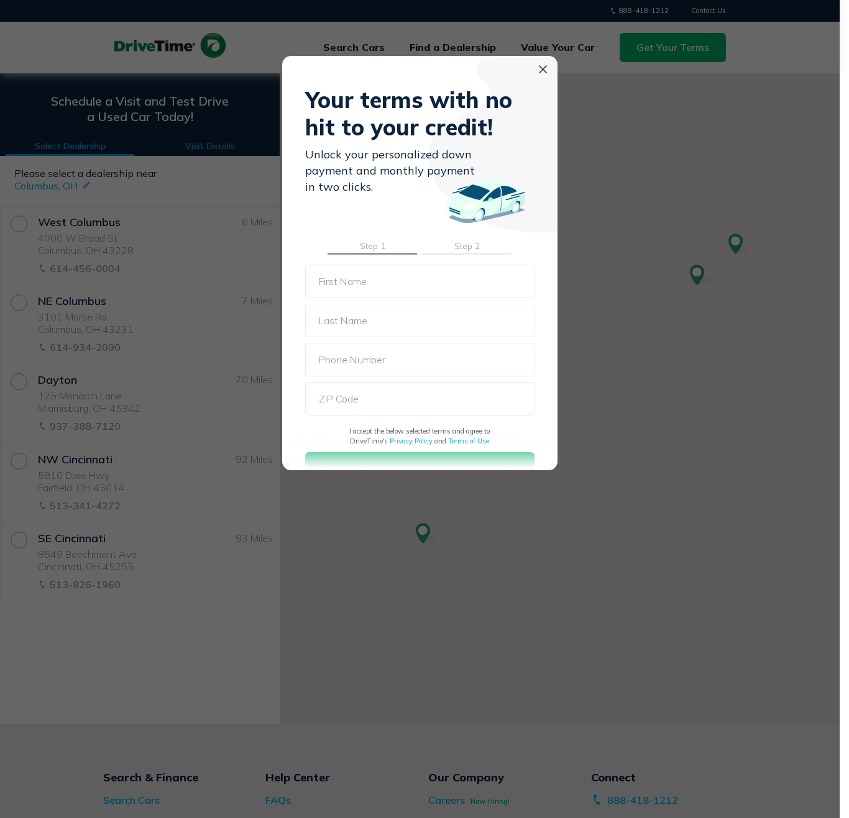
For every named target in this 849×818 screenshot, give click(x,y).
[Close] (543, 69)
